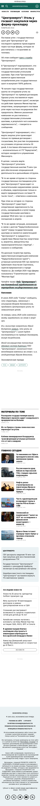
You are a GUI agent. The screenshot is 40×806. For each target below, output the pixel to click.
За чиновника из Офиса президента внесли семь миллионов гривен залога (27, 458)
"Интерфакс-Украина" (28, 742)
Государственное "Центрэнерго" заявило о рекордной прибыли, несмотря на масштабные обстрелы (19, 566)
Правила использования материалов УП (20, 726)
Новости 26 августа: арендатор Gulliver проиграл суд (17, 595)
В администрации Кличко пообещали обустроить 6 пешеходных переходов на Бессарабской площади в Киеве (17, 632)
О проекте (27, 721)
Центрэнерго (22, 365)
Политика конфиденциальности (20, 723)
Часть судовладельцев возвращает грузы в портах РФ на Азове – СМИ (26, 502)
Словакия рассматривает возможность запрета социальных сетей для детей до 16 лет (19, 612)
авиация (12, 365)
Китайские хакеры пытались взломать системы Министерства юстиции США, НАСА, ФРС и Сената (19, 621)
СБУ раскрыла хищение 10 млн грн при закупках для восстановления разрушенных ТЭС (19, 557)
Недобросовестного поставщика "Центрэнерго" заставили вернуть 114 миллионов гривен (19, 575)
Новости (5, 11)
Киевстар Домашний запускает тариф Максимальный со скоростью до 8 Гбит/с (20, 642)
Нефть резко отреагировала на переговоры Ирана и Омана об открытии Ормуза (25, 487)
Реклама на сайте (15, 721)
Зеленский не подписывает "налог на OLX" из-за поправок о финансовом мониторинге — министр (27, 518)
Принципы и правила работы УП (20, 729)
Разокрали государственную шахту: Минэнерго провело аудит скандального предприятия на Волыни (20, 417)
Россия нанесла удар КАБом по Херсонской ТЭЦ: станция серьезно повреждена (26, 472)
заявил (14, 329)
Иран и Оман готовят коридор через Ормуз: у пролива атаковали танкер (27, 535)
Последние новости (12, 590)
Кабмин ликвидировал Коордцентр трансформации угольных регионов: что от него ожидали (18, 438)
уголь (4, 365)
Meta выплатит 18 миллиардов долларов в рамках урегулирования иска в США (17, 603)
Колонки (25, 11)
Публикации (15, 11)
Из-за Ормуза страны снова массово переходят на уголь (18, 428)
